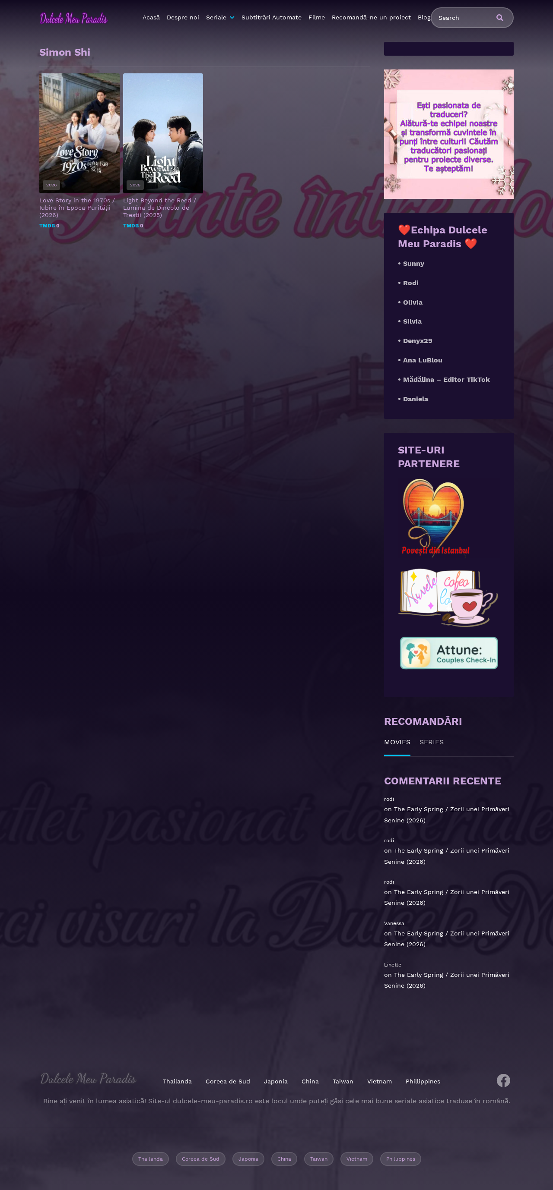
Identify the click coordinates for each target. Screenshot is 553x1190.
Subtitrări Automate (272, 17)
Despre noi (183, 17)
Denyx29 (417, 341)
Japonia (276, 1081)
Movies (397, 742)
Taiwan (343, 1081)
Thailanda (177, 1081)
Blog (424, 17)
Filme (316, 17)
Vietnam (379, 1081)
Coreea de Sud (228, 1081)
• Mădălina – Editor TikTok (444, 379)
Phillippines (423, 1081)
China (310, 1081)
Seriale (216, 17)
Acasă (151, 17)
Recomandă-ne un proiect (371, 17)
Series (432, 742)
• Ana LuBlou (420, 360)
